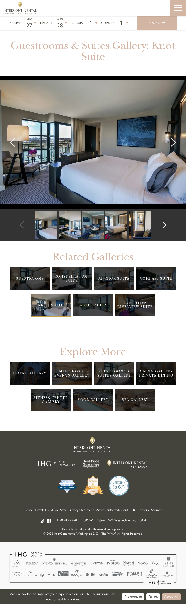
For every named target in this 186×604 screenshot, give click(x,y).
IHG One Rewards (56, 464)
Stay (63, 510)
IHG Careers (139, 510)
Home (28, 510)
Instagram (42, 521)
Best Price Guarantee (91, 464)
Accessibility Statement (112, 510)
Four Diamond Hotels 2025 (67, 486)
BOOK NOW (157, 23)
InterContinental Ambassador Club (127, 464)
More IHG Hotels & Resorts (93, 569)
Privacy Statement (81, 510)
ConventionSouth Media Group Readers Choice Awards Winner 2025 (93, 486)
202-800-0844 (68, 520)
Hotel (39, 510)
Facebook (49, 521)
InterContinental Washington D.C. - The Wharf (20, 8)
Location (51, 510)
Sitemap (156, 510)
